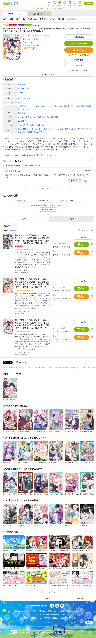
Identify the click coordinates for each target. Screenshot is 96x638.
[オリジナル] (32, 19)
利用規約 (46, 614)
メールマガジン (76, 611)
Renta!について (20, 611)
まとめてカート (86, 230)
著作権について (36, 618)
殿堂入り (41, 117)
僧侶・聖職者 (86, 106)
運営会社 (72, 618)
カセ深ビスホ (38, 35)
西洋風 (67, 106)
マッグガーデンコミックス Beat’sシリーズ (34, 125)
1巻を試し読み (78, 37)
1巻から (5, 230)
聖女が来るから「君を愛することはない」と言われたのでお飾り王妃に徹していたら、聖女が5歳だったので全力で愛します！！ (55, 130)
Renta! (5, 368)
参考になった (76, 181)
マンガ (20, 102)
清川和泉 (21, 525)
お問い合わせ (42, 611)
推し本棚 (79, 59)
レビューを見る (47, 188)
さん (19, 171)
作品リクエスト (53, 611)
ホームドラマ (47, 106)
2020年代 (21, 113)
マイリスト (80, 65)
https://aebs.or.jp (23, 634)
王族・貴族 (75, 106)
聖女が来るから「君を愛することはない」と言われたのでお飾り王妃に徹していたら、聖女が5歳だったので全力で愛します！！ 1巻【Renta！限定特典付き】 (32, 239)
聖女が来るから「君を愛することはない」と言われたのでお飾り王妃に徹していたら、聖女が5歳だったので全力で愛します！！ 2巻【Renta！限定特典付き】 (32, 283)
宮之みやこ (27, 35)
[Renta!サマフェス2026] (15, 3)
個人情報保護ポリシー (58, 614)
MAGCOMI (22, 121)
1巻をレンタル (79, 43)
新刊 (16, 598)
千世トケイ (83, 525)
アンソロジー (7, 525)
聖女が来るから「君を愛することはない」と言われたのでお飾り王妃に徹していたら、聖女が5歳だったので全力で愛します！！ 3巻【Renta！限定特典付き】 (32, 324)
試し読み (83, 237)
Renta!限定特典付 (53, 117)
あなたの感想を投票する (47, 209)
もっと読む (31, 267)
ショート (40, 13)
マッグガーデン (24, 98)
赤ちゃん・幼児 (24, 109)
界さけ (47, 35)
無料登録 (89, 3)
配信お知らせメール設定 (79, 70)
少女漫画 (35, 39)
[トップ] (8, 3)
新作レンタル (31, 117)
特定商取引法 (25, 618)
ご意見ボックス (65, 611)
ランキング (47, 598)
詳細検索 (80, 598)
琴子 (50, 525)
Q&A (34, 611)
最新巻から (14, 230)
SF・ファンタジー (33, 106)
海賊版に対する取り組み (59, 618)
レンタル (21, 117)
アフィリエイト (36, 614)
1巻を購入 (78, 50)
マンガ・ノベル (14, 13)
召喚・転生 (58, 106)
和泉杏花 (36, 525)
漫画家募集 (46, 618)
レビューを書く (30, 49)
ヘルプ (29, 611)
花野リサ (67, 525)
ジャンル (71, 19)
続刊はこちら (47, 74)
